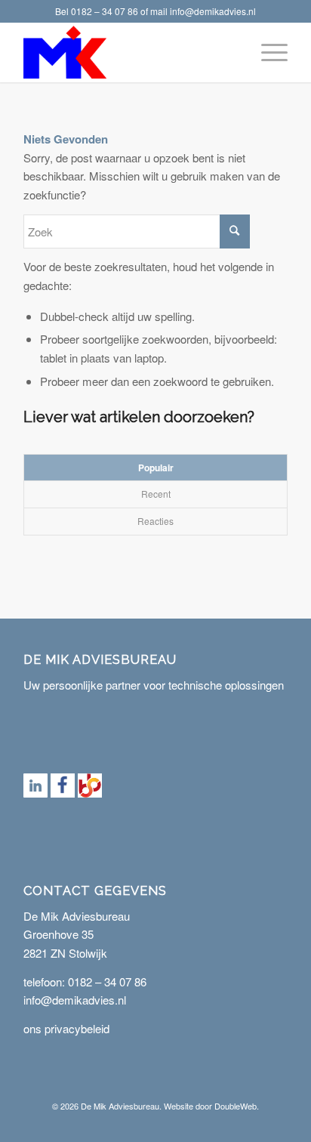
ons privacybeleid (66, 1028)
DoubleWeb (235, 1106)
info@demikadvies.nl (213, 11)
